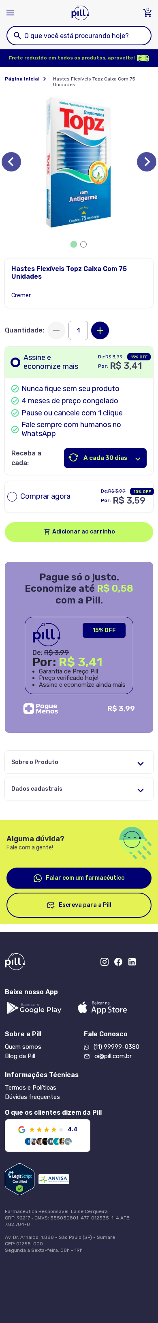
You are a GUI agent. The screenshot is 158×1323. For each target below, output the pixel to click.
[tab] (73, 244)
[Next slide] (146, 161)
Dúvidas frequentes (32, 1097)
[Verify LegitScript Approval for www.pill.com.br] (19, 1179)
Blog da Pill (20, 1056)
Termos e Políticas (30, 1087)
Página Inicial (22, 79)
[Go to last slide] (11, 161)
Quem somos (23, 1046)
